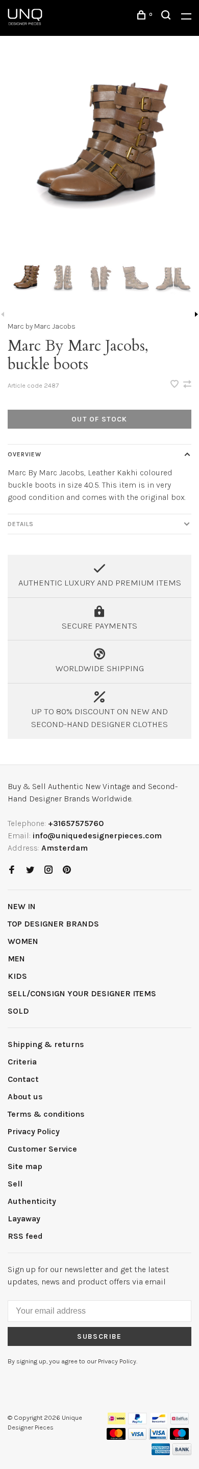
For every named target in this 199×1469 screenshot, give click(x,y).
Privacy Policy (34, 1131)
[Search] (167, 16)
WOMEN (23, 941)
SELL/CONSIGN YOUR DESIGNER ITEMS (82, 993)
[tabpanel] (99, 155)
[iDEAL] (117, 1421)
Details (21, 524)
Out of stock (99, 419)
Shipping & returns (46, 1044)
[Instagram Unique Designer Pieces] (48, 870)
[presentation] (26, 279)
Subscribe (99, 1336)
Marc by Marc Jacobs (42, 326)
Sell (15, 1184)
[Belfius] (179, 1421)
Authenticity (32, 1201)
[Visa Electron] (158, 1437)
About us (25, 1096)
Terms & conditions (46, 1114)
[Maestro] (179, 1437)
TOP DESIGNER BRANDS (53, 924)
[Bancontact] (159, 1421)
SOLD (18, 1011)
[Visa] (137, 1437)
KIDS (17, 976)
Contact (23, 1079)
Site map (25, 1166)
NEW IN (22, 906)
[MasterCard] (116, 1437)
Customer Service (42, 1149)
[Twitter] (30, 870)
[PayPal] (137, 1421)
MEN (16, 958)
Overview (24, 454)
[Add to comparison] (187, 385)
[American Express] (161, 1452)
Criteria (22, 1061)
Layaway (24, 1218)
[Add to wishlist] (175, 385)
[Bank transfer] (181, 1452)
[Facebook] (12, 870)
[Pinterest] (67, 870)
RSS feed (25, 1236)
